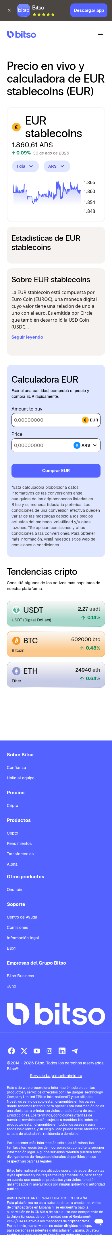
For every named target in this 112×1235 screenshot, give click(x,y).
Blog (11, 948)
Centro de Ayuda (22, 917)
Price (16, 434)
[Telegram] (74, 1050)
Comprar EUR (56, 470)
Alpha (12, 864)
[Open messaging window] (98, 1221)
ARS (52, 166)
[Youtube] (36, 1050)
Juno (11, 986)
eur (94, 420)
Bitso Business (20, 975)
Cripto (12, 805)
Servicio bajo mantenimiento (56, 1075)
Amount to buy (27, 409)
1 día (21, 166)
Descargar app (89, 10)
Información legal (23, 937)
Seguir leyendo (27, 337)
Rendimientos (19, 843)
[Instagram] (49, 1050)
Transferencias (20, 853)
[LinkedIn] (62, 1050)
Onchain (14, 889)
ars (86, 445)
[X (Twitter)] (24, 1050)
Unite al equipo (20, 777)
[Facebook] (11, 1050)
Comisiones (17, 927)
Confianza (16, 767)
